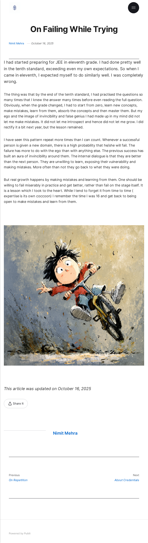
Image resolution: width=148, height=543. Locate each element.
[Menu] (133, 7)
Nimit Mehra (16, 43)
